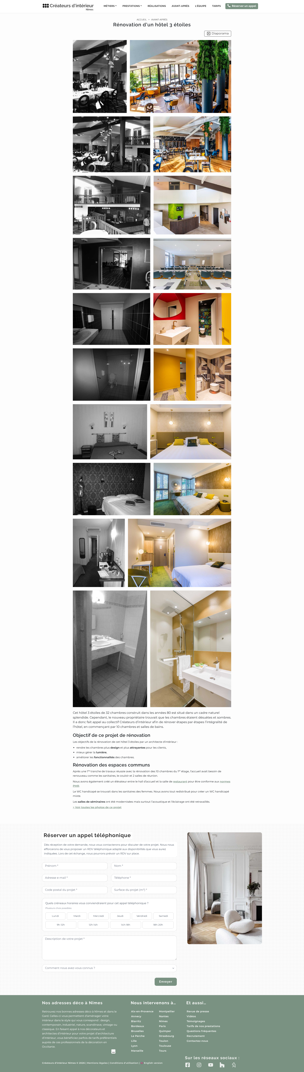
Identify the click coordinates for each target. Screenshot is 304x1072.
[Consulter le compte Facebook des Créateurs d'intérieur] (187, 1065)
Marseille (137, 1050)
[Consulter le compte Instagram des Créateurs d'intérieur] (199, 1065)
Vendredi (142, 915)
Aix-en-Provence (142, 1011)
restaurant (180, 781)
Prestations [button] (131, 6)
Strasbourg (166, 1036)
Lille (134, 1041)
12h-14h (93, 924)
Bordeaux (137, 1026)
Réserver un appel (244, 6)
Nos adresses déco (72, 1003)
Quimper (165, 1031)
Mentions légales (97, 1063)
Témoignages (196, 1021)
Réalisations (157, 6)
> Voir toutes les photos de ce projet (97, 807)
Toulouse (165, 1045)
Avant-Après (180, 6)
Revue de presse (198, 1011)
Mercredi (98, 915)
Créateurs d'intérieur (72, 7)
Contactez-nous (197, 1041)
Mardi (77, 915)
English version (151, 1063)
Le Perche (138, 1036)
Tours (162, 1050)
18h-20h (158, 924)
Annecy (136, 1016)
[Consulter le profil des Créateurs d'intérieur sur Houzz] (222, 1065)
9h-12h (61, 924)
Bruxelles (137, 1031)
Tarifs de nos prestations (203, 1026)
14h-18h (125, 924)
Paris (162, 1026)
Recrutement (196, 1036)
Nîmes (163, 1021)
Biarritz (136, 1021)
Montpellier (167, 1011)
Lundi (55, 915)
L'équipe (200, 6)
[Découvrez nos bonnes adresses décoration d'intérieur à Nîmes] (78, 1052)
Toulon (163, 1041)
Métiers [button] (109, 6)
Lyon (134, 1045)
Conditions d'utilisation (124, 1063)
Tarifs (216, 6)
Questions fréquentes (201, 1031)
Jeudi (120, 915)
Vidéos (191, 1016)
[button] (152, 425)
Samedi (163, 915)
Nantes (164, 1016)
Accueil (142, 19)
